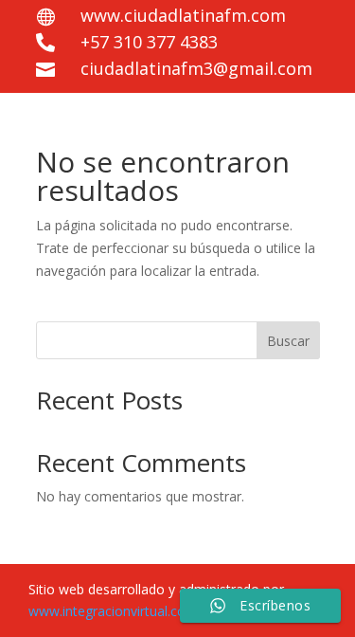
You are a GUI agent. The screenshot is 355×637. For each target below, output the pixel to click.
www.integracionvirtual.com (113, 611)
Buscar (288, 341)
